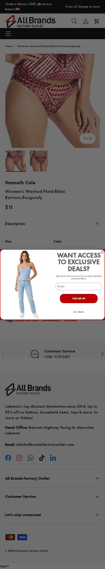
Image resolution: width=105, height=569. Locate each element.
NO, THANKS (79, 312)
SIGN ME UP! (78, 298)
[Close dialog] (102, 251)
